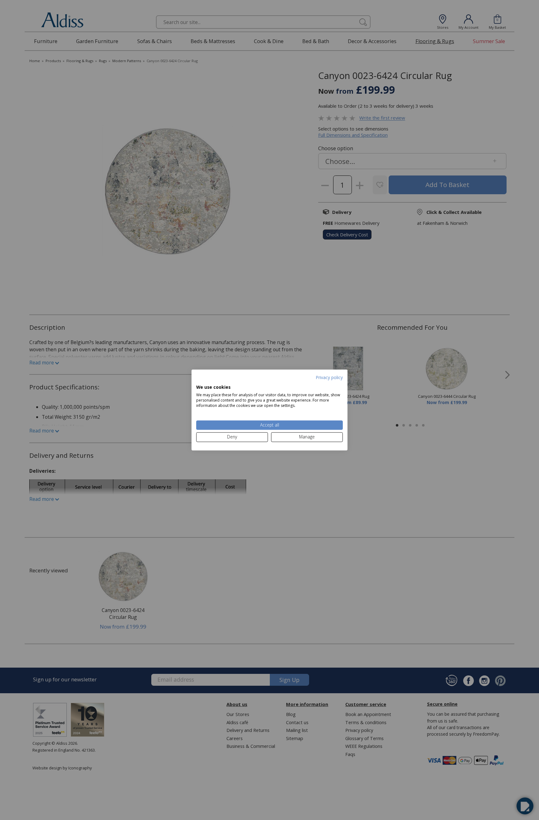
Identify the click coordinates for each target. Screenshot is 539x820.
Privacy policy (329, 377)
